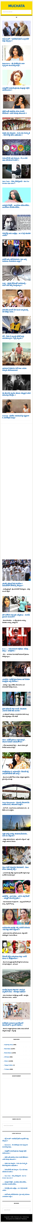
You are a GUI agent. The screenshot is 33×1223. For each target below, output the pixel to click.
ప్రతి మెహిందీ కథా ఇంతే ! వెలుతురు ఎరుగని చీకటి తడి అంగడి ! (14, 710)
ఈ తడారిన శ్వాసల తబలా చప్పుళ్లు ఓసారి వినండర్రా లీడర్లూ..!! (16, 394)
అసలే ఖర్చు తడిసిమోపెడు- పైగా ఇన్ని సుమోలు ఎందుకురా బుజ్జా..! (14, 260)
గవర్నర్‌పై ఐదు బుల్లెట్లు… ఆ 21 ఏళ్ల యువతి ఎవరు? (16, 235)
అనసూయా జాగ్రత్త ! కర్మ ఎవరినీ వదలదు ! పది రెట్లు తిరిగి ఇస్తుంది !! (16, 929)
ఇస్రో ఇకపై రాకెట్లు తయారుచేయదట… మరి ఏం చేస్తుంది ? (15, 835)
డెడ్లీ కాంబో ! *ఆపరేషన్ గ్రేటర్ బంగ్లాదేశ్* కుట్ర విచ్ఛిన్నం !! (15, 40)
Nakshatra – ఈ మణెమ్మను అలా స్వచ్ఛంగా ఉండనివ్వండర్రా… (13, 65)
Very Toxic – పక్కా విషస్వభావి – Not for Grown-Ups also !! (15, 182)
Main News (7, 1049)
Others (6, 1061)
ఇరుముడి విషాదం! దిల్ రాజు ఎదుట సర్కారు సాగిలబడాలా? (14, 369)
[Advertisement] (16, 491)
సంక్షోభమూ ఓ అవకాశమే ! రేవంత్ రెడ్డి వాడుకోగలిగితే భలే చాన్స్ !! (15, 773)
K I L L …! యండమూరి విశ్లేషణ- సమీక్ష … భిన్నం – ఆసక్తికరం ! (16, 650)
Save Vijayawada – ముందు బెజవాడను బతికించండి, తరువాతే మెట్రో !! (15, 804)
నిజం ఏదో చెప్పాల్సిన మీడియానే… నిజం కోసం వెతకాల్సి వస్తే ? (15, 868)
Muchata (16, 6)
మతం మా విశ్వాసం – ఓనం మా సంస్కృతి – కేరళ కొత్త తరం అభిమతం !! (16, 134)
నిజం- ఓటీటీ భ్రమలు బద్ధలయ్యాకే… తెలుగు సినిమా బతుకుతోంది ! (14, 741)
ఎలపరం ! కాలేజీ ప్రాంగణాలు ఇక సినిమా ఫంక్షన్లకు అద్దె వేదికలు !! (16, 680)
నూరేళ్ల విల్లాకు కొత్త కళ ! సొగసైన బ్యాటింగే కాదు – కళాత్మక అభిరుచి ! (14, 991)
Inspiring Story (8, 1045)
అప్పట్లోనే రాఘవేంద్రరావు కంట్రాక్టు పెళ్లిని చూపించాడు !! (15, 89)
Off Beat (6, 1057)
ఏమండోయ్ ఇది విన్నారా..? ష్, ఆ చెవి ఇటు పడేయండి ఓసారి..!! (14, 159)
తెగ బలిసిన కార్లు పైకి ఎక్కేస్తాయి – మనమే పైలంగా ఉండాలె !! (16, 616)
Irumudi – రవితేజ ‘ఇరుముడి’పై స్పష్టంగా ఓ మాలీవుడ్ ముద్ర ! (15, 417)
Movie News (7, 1053)
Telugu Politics (8, 1065)
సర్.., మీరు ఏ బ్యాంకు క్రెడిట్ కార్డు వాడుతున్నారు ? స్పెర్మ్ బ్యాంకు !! (13, 337)
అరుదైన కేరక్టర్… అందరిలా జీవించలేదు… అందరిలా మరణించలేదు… (16, 206)
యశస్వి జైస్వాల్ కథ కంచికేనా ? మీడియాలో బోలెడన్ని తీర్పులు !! (12, 585)
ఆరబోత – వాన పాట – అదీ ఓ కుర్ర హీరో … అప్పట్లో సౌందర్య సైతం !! (15, 897)
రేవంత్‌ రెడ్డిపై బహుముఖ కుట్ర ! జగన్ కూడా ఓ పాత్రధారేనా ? (14, 958)
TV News (6, 1069)
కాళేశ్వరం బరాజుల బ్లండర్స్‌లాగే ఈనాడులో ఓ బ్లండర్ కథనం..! (12, 1024)
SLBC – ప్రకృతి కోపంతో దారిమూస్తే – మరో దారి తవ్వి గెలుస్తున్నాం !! (14, 284)
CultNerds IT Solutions (21, 1218)
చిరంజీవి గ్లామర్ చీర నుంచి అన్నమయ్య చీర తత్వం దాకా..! (15, 311)
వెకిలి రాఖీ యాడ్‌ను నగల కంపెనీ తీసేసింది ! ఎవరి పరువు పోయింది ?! (14, 112)
